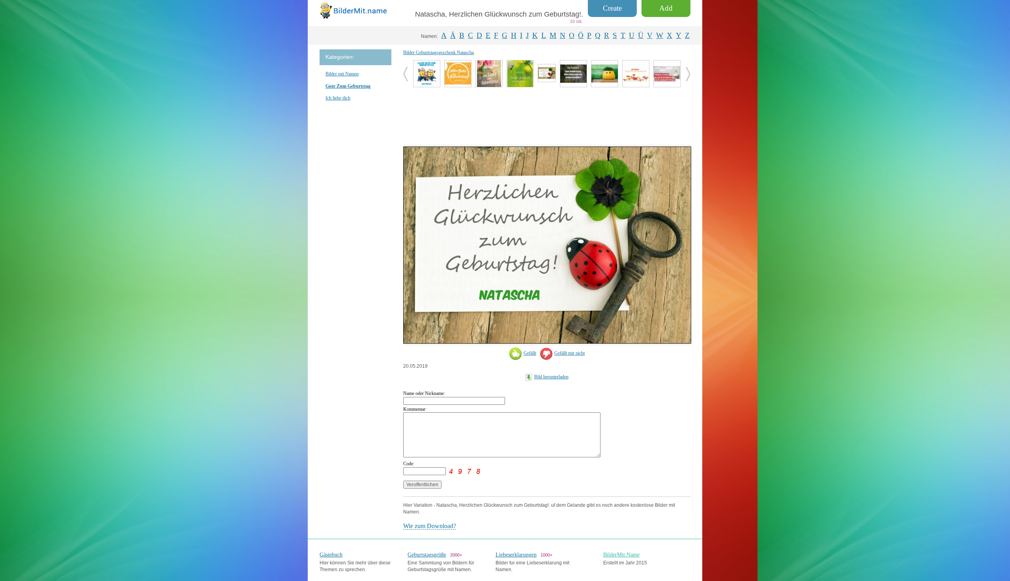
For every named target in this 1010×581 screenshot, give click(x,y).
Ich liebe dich (337, 98)
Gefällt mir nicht (569, 353)
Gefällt (530, 353)
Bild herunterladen (551, 377)
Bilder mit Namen (342, 74)
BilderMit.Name (621, 555)
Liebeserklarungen (516, 555)
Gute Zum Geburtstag (347, 86)
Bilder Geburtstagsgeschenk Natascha (438, 52)
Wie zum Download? (429, 526)
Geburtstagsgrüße (427, 555)
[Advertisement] (547, 115)
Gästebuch (331, 555)
